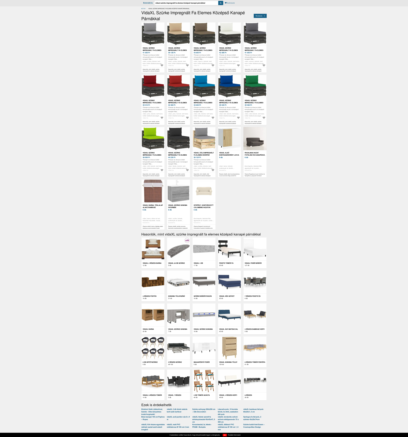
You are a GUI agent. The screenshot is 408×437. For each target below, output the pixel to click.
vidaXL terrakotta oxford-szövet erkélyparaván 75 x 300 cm (228, 419)
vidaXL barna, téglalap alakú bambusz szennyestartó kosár (153, 207)
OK (225, 435)
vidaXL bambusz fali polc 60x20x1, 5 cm (253, 410)
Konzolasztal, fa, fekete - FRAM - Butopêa (202, 425)
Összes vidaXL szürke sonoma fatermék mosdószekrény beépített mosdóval (178, 228)
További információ (234, 435)
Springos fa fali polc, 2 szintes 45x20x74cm (252, 418)
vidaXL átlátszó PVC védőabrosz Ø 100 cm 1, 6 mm (228, 427)
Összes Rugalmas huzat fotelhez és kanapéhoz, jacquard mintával (255, 175)
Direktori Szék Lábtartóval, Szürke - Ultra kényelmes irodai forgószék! (152, 411)
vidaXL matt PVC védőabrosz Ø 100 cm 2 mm (178, 425)
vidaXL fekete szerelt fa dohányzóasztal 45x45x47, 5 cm (203, 419)
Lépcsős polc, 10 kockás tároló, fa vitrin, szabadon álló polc (228, 411)
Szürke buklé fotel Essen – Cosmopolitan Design (254, 425)
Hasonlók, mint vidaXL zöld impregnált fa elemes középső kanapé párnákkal (202, 175)
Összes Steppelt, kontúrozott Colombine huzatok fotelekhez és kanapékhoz (203, 228)
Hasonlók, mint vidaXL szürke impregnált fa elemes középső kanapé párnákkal (151, 71)
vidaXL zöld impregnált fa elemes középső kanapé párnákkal (204, 155)
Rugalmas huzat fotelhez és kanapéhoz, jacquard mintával (255, 155)
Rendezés (259, 16)
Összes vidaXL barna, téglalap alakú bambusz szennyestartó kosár (153, 227)
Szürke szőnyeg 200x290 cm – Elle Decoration (203, 410)
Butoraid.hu (148, 3)
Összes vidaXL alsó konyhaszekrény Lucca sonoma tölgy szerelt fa (229, 175)
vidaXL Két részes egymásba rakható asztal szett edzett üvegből (153, 427)
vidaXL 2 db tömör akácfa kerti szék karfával (177, 410)
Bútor (143, 8)
